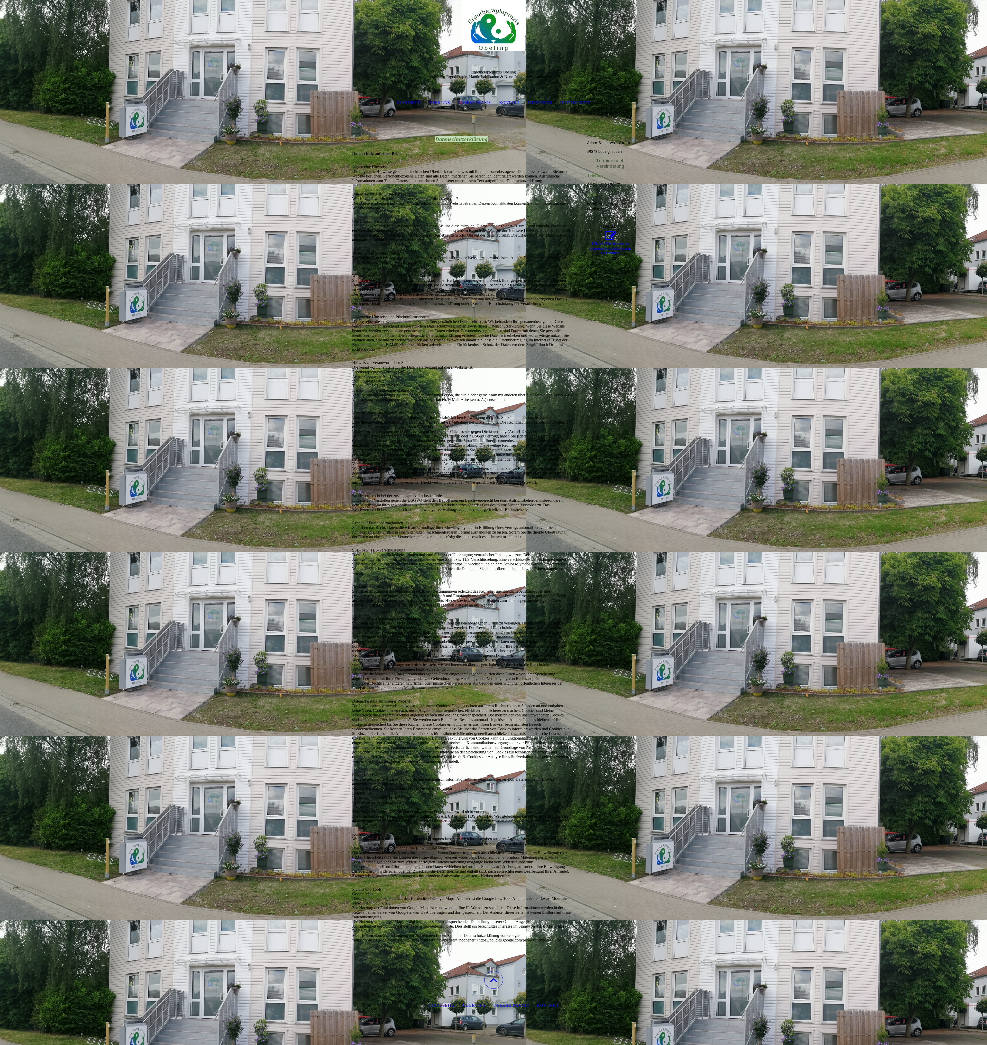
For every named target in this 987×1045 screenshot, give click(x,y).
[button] (493, 980)
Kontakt (509, 102)
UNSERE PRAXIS (511, 1005)
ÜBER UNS (474, 1005)
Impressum (540, 102)
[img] (493, 25)
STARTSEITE (441, 1005)
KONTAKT (548, 1005)
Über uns (439, 102)
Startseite (409, 102)
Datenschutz (575, 102)
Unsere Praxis (474, 102)
